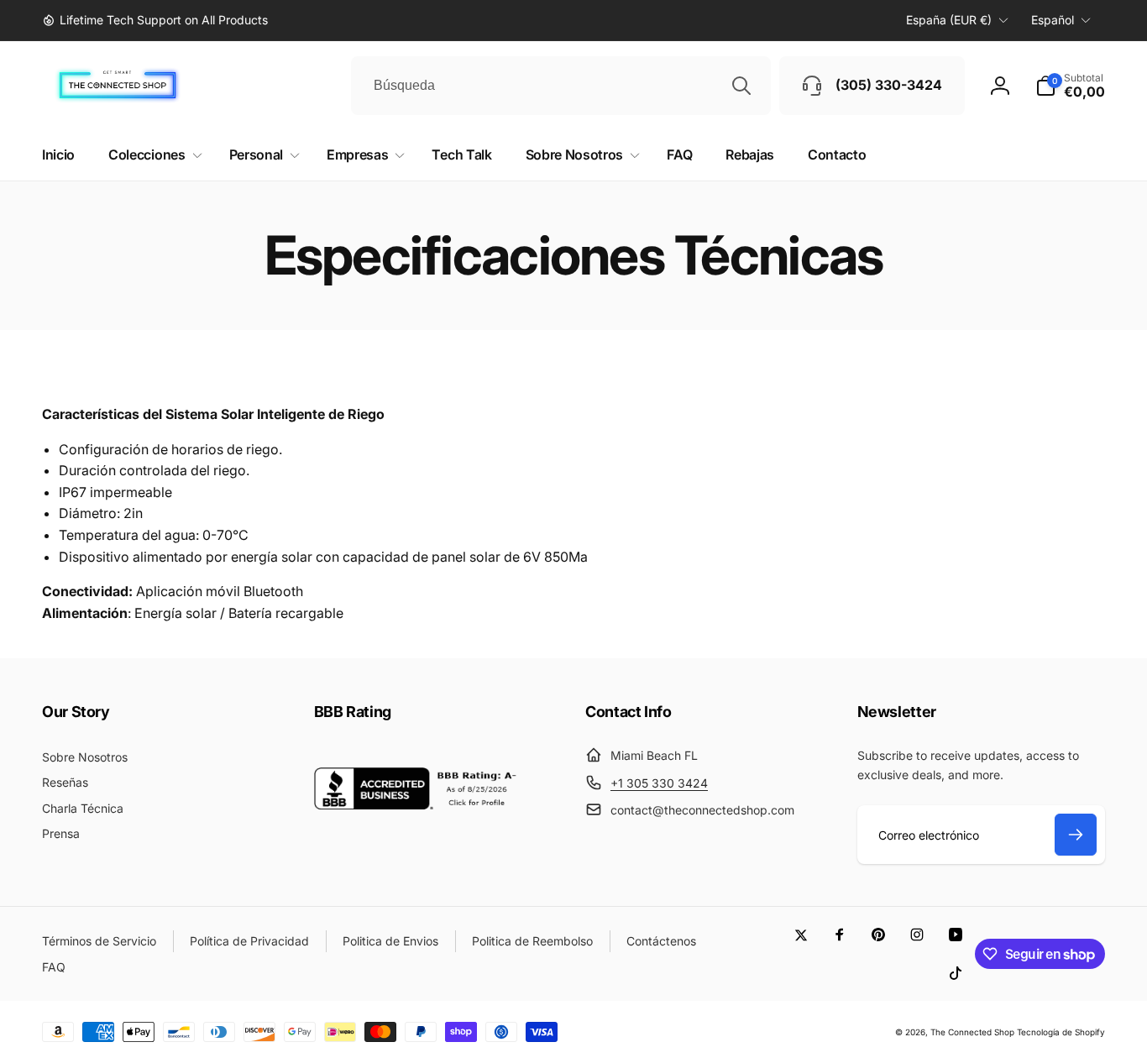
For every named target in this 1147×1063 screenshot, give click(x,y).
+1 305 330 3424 (659, 783)
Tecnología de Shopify (1061, 1032)
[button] (1070, 85)
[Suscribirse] (1076, 835)
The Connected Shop (972, 1032)
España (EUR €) (949, 20)
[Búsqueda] (741, 85)
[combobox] (561, 85)
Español (1052, 20)
